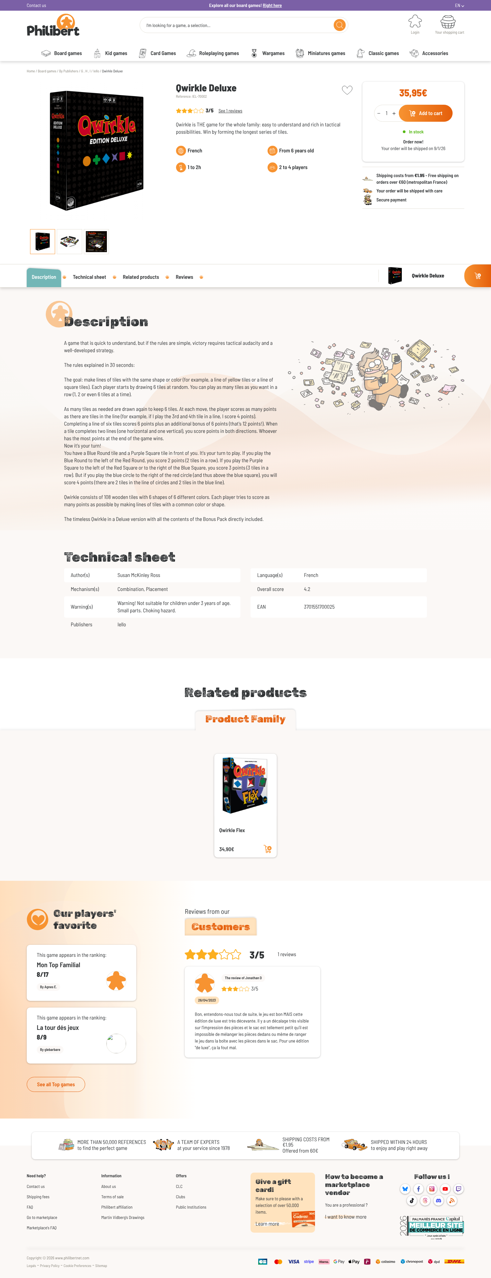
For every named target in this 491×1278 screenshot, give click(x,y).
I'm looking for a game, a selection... (178, 25)
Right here (272, 5)
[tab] (245, 720)
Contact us (36, 5)
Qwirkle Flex (232, 830)
